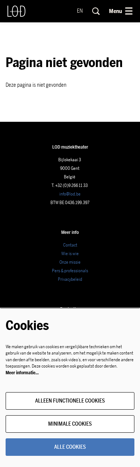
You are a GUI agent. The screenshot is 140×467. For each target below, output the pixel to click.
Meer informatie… (22, 373)
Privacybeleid (70, 279)
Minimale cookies (70, 424)
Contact (70, 245)
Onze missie (70, 262)
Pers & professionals (70, 271)
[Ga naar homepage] (16, 11)
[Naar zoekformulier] (96, 11)
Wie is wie (70, 254)
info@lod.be (70, 194)
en (80, 11)
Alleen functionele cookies (70, 400)
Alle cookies (70, 447)
